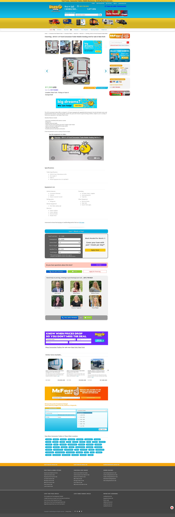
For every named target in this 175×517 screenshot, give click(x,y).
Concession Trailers (55, 347)
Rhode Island (49, 452)
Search (103, 429)
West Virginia (66, 455)
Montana (56, 447)
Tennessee (79, 452)
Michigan (81, 444)
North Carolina (58, 449)
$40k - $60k (82, 421)
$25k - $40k (82, 419)
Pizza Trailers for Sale (78, 482)
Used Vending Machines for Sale (109, 472)
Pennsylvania (100, 449)
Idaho (68, 442)
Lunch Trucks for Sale (48, 486)
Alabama (48, 439)
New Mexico (98, 447)
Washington (57, 455)
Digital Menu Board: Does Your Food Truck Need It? (54, 504)
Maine (55, 444)
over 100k (82, 426)
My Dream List (119, 54)
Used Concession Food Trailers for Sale (81, 474)
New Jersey (89, 447)
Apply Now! (95, 250)
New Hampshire (80, 447)
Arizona (56, 439)
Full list (119, 60)
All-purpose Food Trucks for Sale (50, 476)
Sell (72, 6)
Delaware (97, 439)
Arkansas (63, 439)
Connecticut (89, 439)
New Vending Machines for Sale (109, 480)
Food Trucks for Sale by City (50, 464)
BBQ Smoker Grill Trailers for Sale (80, 484)
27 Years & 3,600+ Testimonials (115, 6)
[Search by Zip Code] (100, 15)
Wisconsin (75, 455)
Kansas (95, 442)
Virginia (48, 455)
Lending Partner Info (107, 496)
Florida (48, 442)
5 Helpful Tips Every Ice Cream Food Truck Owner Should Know (57, 498)
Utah (92, 452)
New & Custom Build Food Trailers (81, 472)
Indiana (82, 442)
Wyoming (83, 455)
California (71, 439)
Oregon (91, 449)
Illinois (75, 442)
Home (93, 3)
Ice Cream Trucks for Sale (49, 478)
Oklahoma (83, 449)
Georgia (55, 442)
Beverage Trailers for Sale (79, 480)
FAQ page (81, 222)
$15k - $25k (82, 417)
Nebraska (64, 447)
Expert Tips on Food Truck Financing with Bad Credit (54, 502)
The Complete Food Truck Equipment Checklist (53, 496)
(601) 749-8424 (88, 278)
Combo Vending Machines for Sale (110, 474)
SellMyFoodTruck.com (107, 502)
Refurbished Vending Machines (109, 478)
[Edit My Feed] (71, 29)
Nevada (71, 447)
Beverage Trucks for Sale (49, 480)
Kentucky (102, 442)
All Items (59, 29)
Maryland (63, 444)
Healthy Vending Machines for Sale (110, 476)
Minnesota (89, 444)
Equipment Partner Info (108, 498)
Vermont (99, 452)
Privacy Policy (68, 511)
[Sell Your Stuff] (114, 71)
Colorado (79, 439)
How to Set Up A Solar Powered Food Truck (53, 500)
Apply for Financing (94, 271)
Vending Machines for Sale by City (111, 464)
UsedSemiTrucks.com (107, 506)
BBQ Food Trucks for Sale (49, 482)
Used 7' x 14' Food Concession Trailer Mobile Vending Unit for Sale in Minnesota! (55, 371)
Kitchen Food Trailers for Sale (80, 476)
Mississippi (98, 444)
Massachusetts (72, 444)
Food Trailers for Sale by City (80, 464)
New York (74, 347)
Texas (86, 452)
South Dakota (70, 452)
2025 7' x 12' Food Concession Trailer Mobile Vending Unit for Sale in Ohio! (75, 371)
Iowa (89, 442)
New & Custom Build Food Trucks (51, 472)
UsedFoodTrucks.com (107, 504)
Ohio (76, 449)
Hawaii (62, 442)
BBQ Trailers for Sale (78, 478)
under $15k (82, 415)
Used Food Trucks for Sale (49, 474)
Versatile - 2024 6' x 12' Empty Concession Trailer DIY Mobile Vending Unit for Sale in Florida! (96, 372)
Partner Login (106, 500)
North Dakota (68, 449)
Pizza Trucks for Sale (48, 484)
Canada (90, 455)
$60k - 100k (82, 423)
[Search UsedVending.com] (128, 42)
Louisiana (48, 444)
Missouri (48, 447)
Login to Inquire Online (116, 84)
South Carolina (60, 452)
